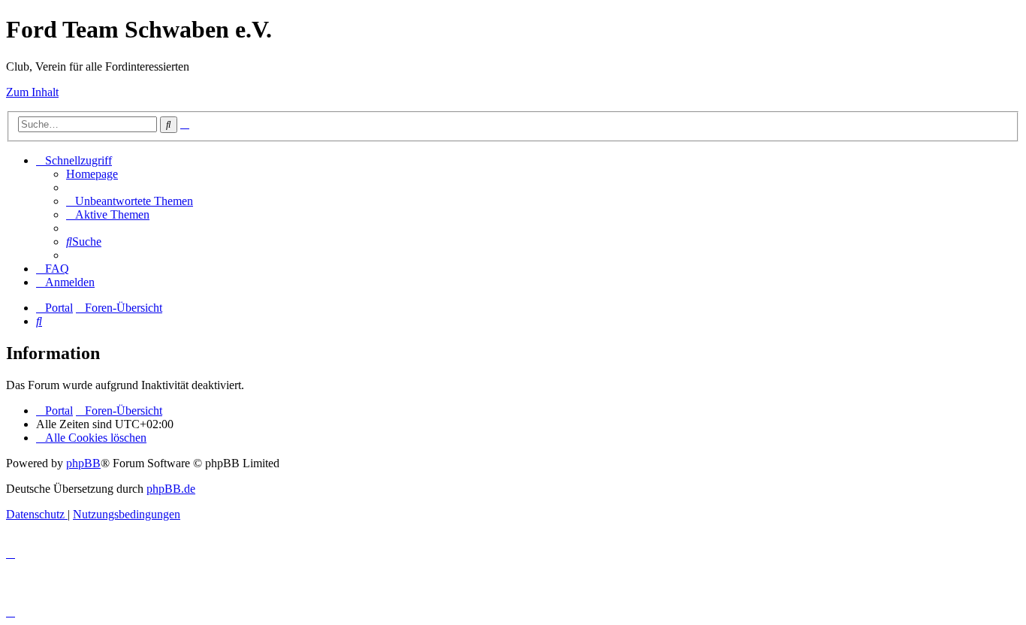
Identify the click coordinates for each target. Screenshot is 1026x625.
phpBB (83, 463)
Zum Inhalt (32, 92)
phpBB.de (170, 488)
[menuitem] (92, 174)
